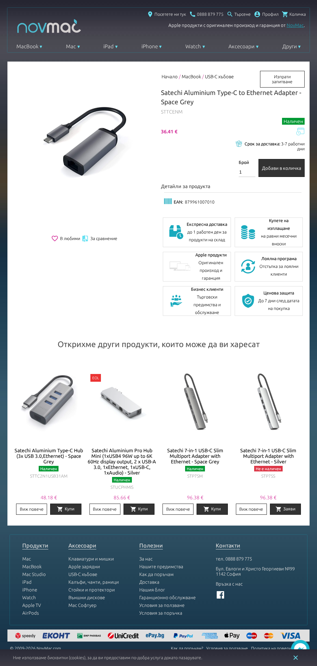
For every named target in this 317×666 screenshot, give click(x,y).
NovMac (295, 25)
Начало (170, 76)
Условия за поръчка (160, 613)
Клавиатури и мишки (91, 558)
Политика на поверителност (279, 648)
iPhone (149, 46)
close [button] (295, 657)
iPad (108, 46)
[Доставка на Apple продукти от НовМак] (26, 636)
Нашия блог (152, 589)
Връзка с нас (229, 584)
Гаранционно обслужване (167, 597)
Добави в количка (281, 168)
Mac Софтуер (82, 605)
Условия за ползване (162, 605)
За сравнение (99, 238)
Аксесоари (241, 46)
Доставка (149, 582)
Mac (71, 46)
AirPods (30, 613)
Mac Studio (34, 574)
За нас (146, 558)
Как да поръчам (156, 574)
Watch (193, 46)
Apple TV (31, 605)
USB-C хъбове (219, 76)
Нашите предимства (161, 566)
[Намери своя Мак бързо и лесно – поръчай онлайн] (155, 636)
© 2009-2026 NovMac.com (35, 648)
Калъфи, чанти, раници (93, 582)
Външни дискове (86, 597)
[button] (266, 14)
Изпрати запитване (282, 79)
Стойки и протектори (91, 589)
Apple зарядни (84, 566)
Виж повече (32, 509)
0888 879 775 (238, 558)
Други (289, 46)
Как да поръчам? (187, 648)
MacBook (27, 46)
